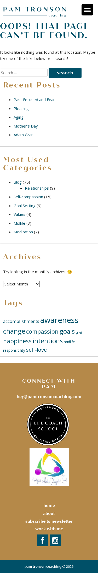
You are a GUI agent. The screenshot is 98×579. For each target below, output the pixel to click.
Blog (18, 182)
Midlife (19, 223)
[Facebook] (42, 540)
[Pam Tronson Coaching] (35, 17)
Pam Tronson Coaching (43, 567)
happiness (17, 341)
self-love (36, 349)
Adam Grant (24, 134)
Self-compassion (28, 196)
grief (79, 332)
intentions (48, 341)
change (14, 331)
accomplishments (21, 321)
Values (19, 214)
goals (67, 331)
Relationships (37, 188)
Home (49, 505)
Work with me (49, 529)
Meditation (23, 231)
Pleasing (21, 108)
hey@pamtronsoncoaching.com (49, 396)
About (49, 513)
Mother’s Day (26, 126)
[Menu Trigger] (87, 9)
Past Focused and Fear (34, 99)
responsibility (14, 350)
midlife (69, 341)
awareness (59, 320)
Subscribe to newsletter (49, 521)
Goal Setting (25, 205)
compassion (42, 331)
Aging (19, 117)
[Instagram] (55, 540)
